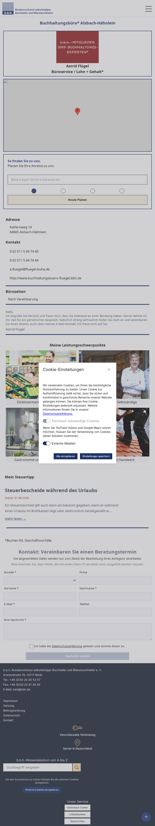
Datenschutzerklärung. (58, 413)
